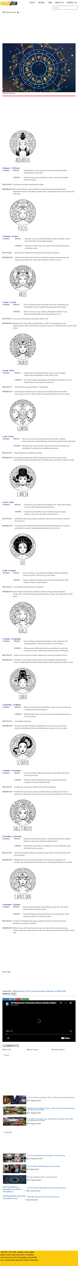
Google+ (18, 999)
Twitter (12, 999)
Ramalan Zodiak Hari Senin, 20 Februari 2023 (42, 1177)
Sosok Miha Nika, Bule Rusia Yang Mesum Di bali (43, 1197)
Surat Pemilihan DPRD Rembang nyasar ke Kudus (43, 1166)
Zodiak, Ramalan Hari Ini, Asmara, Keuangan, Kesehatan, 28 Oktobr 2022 (39, 991)
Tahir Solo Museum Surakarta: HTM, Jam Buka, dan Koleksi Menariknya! (50, 1097)
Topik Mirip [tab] (8, 1132)
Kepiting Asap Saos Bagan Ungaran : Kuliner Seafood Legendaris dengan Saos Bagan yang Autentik (51, 1109)
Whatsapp (25, 999)
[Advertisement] (39, 29)
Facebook (6, 999)
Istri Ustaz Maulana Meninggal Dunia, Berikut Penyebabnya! (46, 1188)
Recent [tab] (6, 1055)
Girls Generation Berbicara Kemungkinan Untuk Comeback (46, 1155)
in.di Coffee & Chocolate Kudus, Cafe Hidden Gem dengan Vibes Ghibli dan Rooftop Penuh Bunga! (50, 1119)
